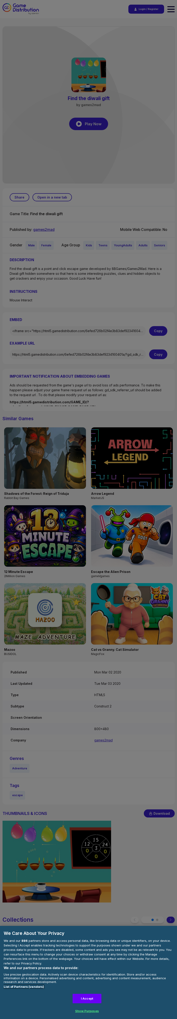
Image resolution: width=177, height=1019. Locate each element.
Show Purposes (87, 1011)
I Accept (87, 998)
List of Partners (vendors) (24, 986)
